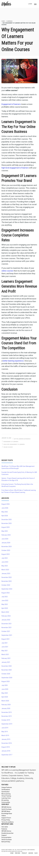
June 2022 (5, 600)
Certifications (6, 789)
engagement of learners (11, 441)
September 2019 (7, 724)
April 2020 (5, 697)
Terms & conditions (8, 822)
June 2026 (5, 508)
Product (24, 853)
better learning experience (22, 439)
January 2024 (6, 542)
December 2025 (7, 519)
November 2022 (7, 581)
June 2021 (5, 647)
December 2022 (7, 577)
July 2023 (5, 558)
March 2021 (5, 654)
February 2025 (6, 535)
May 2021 (5, 650)
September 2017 (7, 755)
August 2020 (6, 681)
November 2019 (7, 716)
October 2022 (6, 585)
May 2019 (5, 731)
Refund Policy (6, 842)
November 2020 (7, 670)
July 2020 (5, 685)
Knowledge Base (7, 813)
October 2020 (6, 674)
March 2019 (5, 735)
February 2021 (6, 658)
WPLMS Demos (6, 807)
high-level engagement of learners (14, 444)
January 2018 (6, 751)
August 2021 (6, 639)
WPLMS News (6, 811)
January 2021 (6, 662)
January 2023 (6, 573)
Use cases (5, 827)
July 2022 (5, 596)
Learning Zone (6, 798)
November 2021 (7, 627)
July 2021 (5, 643)
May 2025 (5, 531)
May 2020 (5, 693)
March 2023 (5, 569)
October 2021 (6, 631)
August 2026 (6, 504)
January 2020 (6, 708)
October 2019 (6, 720)
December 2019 (7, 712)
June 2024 (5, 539)
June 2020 (5, 689)
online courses (8, 447)
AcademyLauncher (8, 833)
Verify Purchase (7, 809)
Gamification (6, 791)
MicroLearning (6, 794)
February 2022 (6, 616)
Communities (6, 802)
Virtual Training (6, 796)
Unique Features (7, 787)
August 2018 (6, 747)
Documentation (6, 837)
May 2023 (5, 566)
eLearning (9, 21)
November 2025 (7, 523)
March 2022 (5, 612)
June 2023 (5, 562)
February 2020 (6, 704)
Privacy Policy (6, 820)
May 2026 (5, 512)
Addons (30, 853)
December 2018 (7, 743)
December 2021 (7, 623)
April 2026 (5, 515)
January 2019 (6, 739)
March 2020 (5, 701)
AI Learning (5, 800)
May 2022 (5, 604)
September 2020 (7, 677)
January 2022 (6, 620)
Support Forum (6, 818)
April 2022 (5, 608)
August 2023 (6, 554)
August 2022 (6, 593)
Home (11, 853)
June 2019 (5, 728)
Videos (4, 815)
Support (4, 835)
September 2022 (7, 589)
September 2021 (7, 635)
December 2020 (7, 666)
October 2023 (6, 550)
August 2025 (6, 527)
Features (4, 829)
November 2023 (7, 546)
